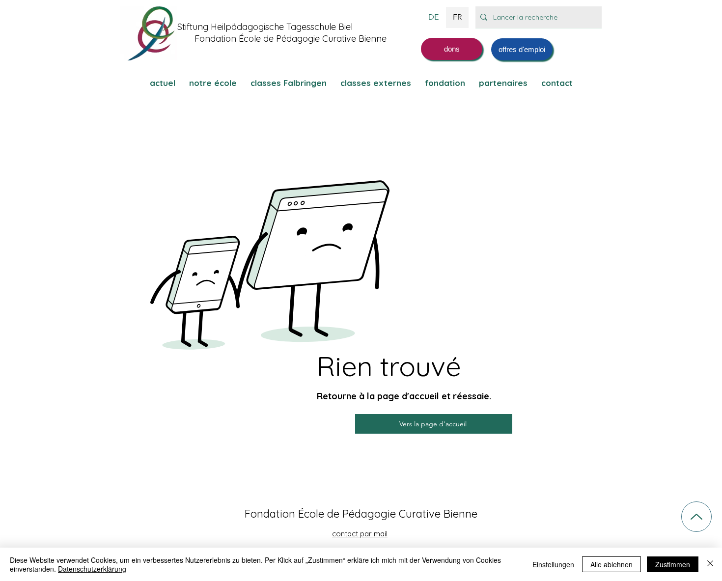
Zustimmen (672, 564)
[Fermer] (710, 564)
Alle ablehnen (611, 564)
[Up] (696, 516)
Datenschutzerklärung (92, 569)
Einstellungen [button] (553, 564)
